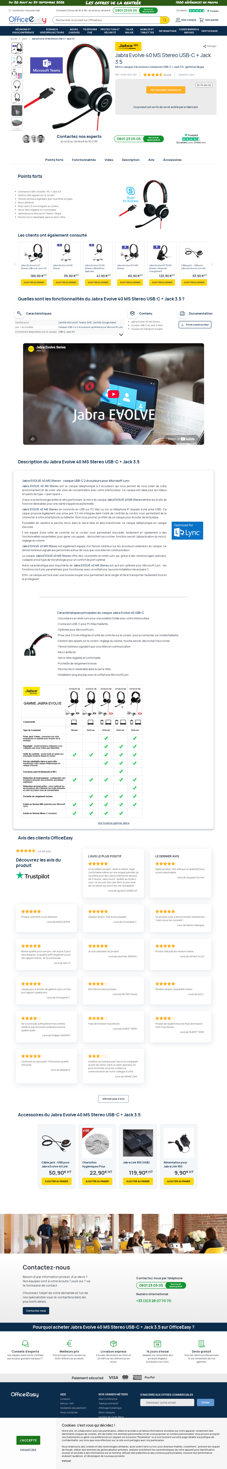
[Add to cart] (34, 282)
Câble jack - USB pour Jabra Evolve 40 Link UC (56, 1166)
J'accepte (28, 1440)
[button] (17, 60)
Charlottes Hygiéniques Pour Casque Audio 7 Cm (94, 1166)
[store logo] (27, 20)
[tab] (113, 175)
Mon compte (188, 19)
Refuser (66, 1460)
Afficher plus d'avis (113, 1098)
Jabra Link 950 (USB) (136, 1162)
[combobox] (111, 20)
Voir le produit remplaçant (165, 89)
